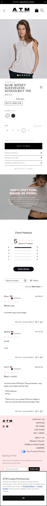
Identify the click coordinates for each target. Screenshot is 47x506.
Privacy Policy (28, 486)
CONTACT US (38, 419)
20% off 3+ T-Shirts (27, 2)
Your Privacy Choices (35, 451)
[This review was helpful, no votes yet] (36, 322)
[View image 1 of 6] (18, 75)
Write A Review (23, 269)
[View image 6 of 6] (29, 75)
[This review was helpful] (36, 411)
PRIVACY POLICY (37, 441)
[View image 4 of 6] (25, 75)
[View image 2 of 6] (20, 75)
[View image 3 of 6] (22, 75)
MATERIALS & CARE (12, 158)
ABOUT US (40, 438)
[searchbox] (13, 281)
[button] (36, 11)
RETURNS (40, 426)
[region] (23, 488)
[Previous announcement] (2, 2)
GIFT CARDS (39, 433)
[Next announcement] (45, 2)
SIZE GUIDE (38, 126)
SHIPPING (40, 423)
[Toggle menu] (4, 10)
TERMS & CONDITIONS (34, 445)
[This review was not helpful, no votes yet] (40, 322)
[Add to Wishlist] (39, 88)
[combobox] (34, 287)
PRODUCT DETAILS (11, 153)
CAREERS (40, 448)
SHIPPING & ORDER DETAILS (14, 163)
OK (23, 498)
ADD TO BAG (23, 146)
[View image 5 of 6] (27, 75)
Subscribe (34, 469)
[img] (23, 49)
